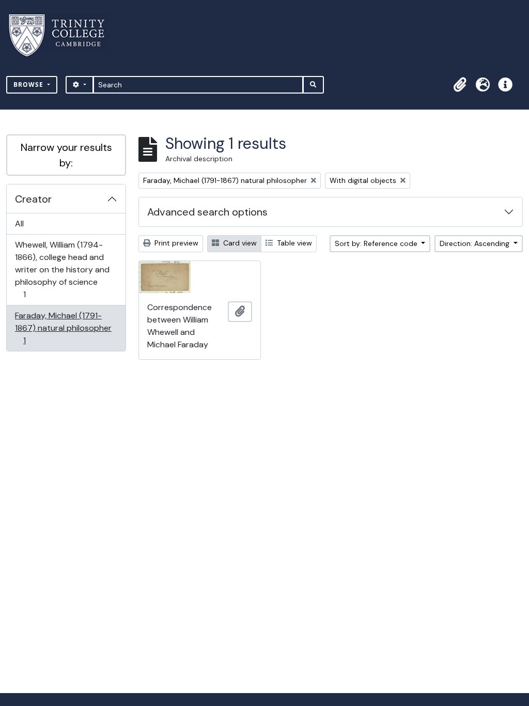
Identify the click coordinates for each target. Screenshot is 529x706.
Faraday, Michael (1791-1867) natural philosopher (63, 328)
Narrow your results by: (66, 155)
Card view (239, 243)
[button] (459, 84)
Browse (29, 84)
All (19, 223)
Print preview (175, 243)
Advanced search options (207, 212)
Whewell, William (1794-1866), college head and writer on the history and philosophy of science (62, 269)
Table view (293, 243)
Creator (33, 199)
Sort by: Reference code (377, 243)
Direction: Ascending (475, 243)
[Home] (62, 35)
